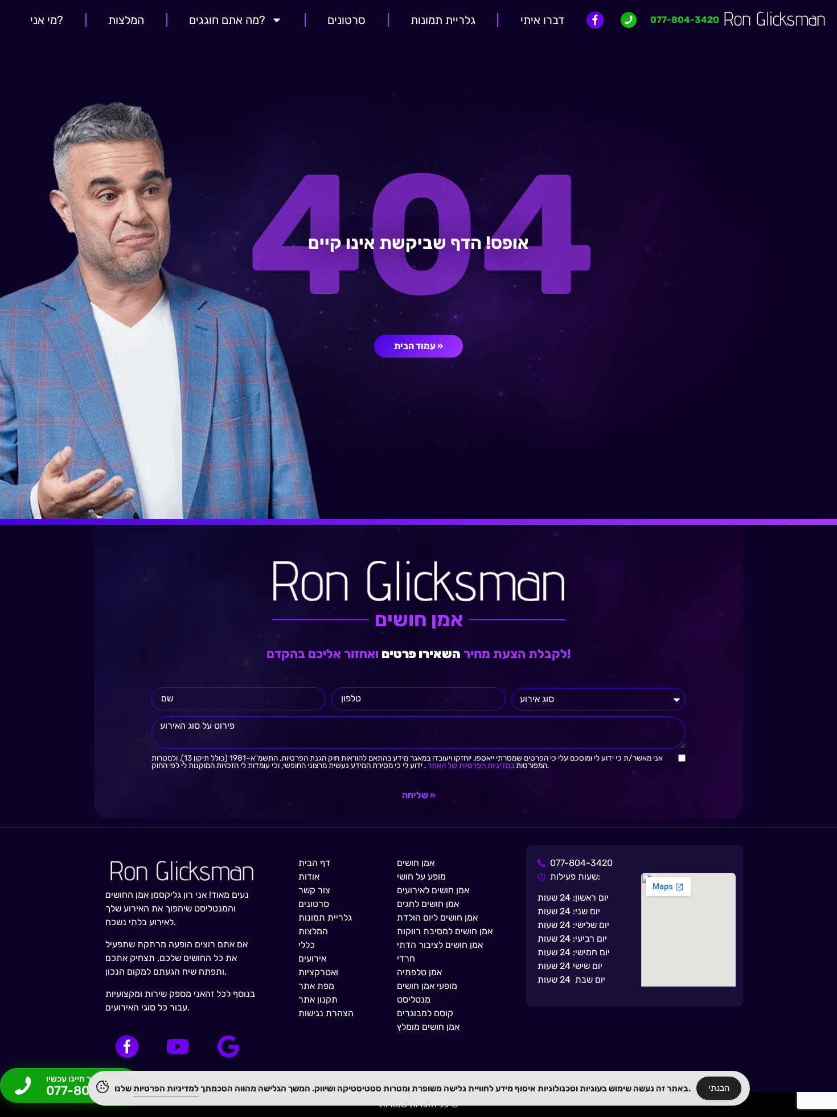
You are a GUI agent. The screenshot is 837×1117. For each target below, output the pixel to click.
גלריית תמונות (443, 20)
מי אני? (46, 20)
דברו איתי (542, 20)
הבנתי (718, 1088)
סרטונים (346, 20)
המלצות (126, 20)
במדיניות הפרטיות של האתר (470, 765)
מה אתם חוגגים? (227, 20)
